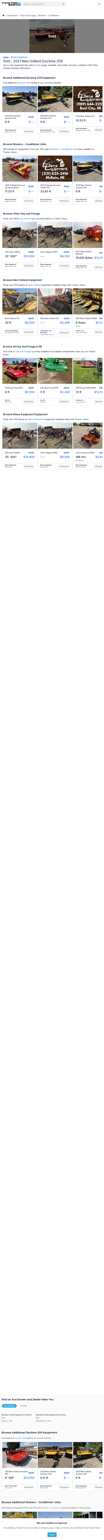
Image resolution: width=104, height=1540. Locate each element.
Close (52, 1535)
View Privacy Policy (92, 1528)
